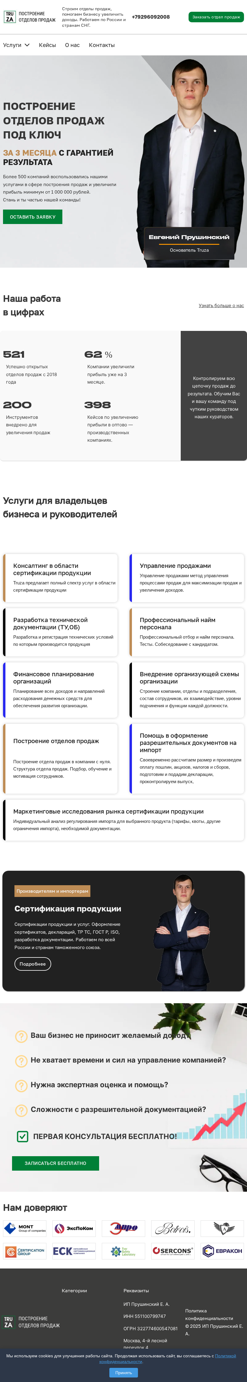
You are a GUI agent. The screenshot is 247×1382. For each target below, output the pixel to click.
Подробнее (33, 963)
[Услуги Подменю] (27, 45)
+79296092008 (151, 17)
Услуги (12, 45)
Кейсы (47, 45)
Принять (123, 1372)
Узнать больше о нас (221, 305)
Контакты (102, 45)
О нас (72, 45)
